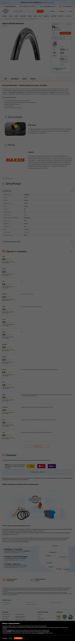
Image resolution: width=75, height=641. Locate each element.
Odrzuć (10, 638)
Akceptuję (18, 638)
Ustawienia (4, 638)
